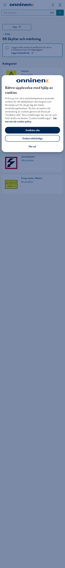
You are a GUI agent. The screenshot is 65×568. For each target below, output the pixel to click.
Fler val (32, 146)
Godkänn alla (33, 130)
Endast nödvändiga (33, 138)
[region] (32, 113)
